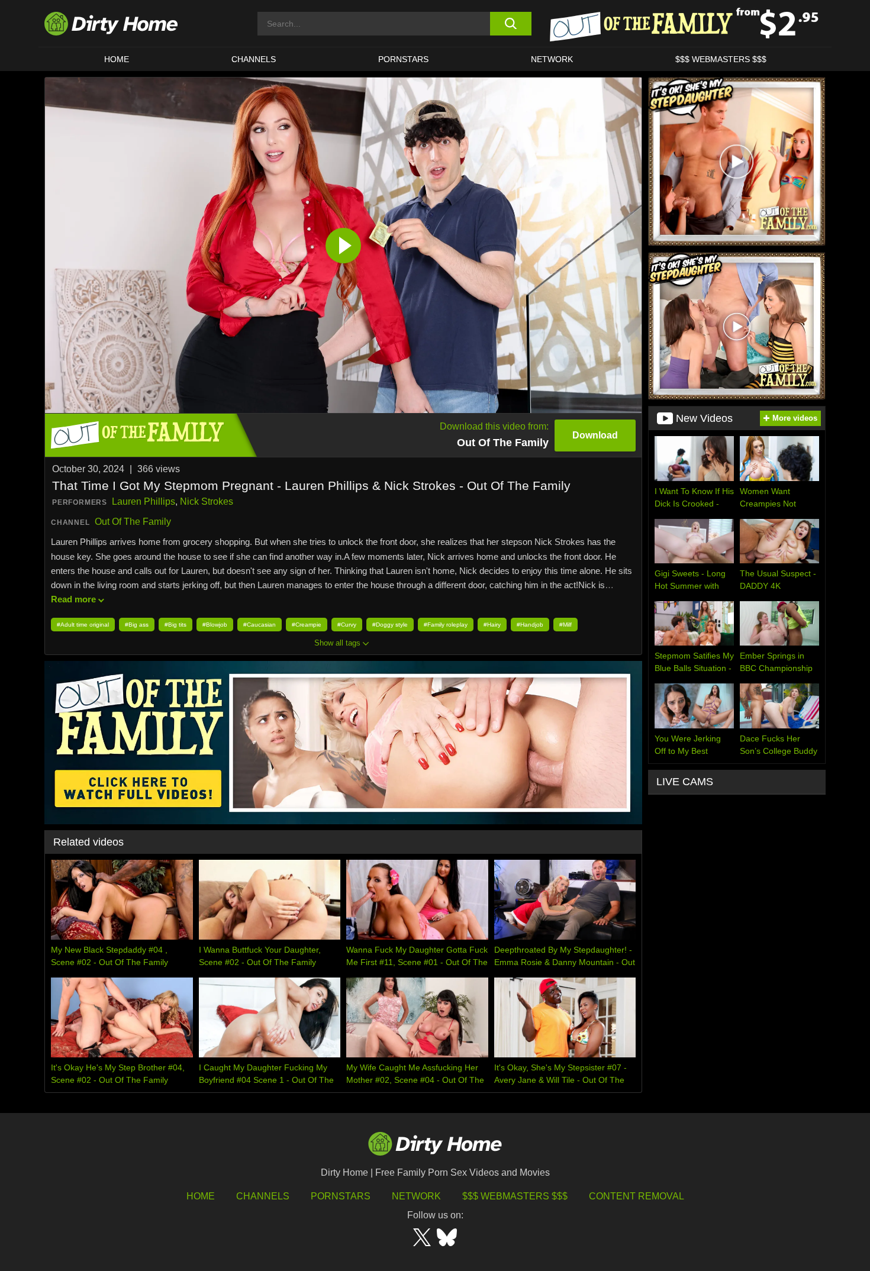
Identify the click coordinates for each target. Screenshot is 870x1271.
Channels (262, 1196)
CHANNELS (253, 59)
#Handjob (530, 624)
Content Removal (636, 1196)
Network (552, 59)
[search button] (510, 24)
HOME (116, 59)
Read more (73, 599)
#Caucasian (259, 624)
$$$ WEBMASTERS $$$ (720, 59)
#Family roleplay (446, 624)
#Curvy (346, 624)
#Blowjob (214, 624)
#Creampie (306, 624)
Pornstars (403, 59)
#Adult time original (83, 624)
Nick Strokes (206, 501)
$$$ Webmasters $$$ (515, 1196)
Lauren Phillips (143, 501)
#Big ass (137, 624)
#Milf (565, 624)
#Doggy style (390, 624)
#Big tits (175, 624)
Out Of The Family (133, 522)
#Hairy (492, 624)
